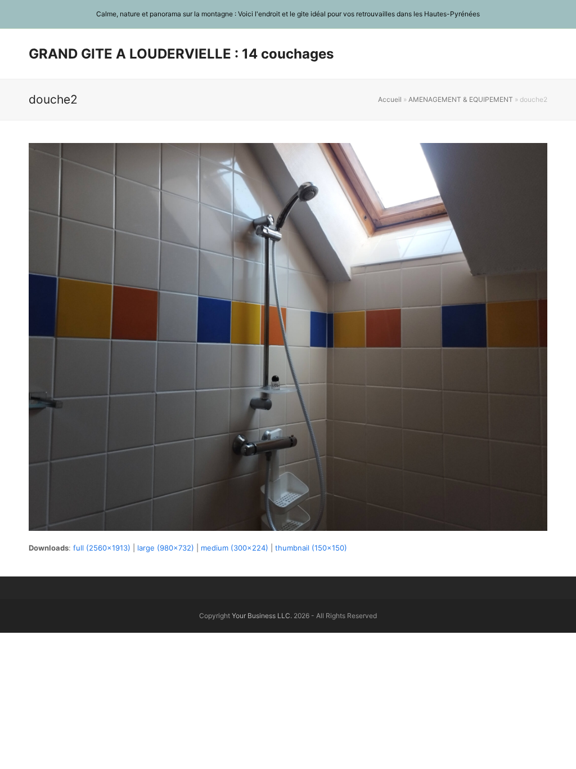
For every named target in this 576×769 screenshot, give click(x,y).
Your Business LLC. (262, 615)
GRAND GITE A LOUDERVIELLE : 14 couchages (181, 54)
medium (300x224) (234, 547)
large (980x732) (165, 547)
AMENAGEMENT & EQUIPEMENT (460, 99)
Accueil (390, 99)
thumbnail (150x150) (311, 547)
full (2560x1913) (101, 547)
